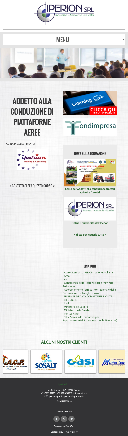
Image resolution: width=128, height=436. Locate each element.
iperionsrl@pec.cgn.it (74, 396)
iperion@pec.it (56, 396)
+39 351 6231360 (64, 393)
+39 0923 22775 (48, 393)
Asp (66, 279)
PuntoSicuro (71, 314)
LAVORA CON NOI (64, 412)
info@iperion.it (80, 393)
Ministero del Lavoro (76, 307)
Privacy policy (71, 432)
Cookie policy (57, 432)
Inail (66, 303)
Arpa (67, 276)
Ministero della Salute (76, 310)
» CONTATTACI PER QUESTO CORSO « (32, 185)
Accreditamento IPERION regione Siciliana (88, 272)
